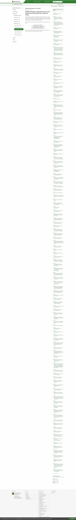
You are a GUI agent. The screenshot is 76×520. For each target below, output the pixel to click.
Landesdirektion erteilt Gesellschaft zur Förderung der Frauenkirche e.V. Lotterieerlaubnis (58, 339)
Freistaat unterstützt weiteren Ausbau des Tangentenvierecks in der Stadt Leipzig (58, 215)
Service (26, 491)
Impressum (27, 495)
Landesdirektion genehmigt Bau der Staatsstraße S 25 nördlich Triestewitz (58, 381)
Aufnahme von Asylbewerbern (42, 495)
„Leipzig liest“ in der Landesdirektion (58, 325)
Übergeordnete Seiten (60, 4)
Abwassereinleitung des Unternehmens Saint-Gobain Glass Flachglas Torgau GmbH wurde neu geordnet (58, 182)
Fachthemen (15, 41)
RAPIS (40, 512)
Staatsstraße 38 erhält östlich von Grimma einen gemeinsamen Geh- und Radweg (58, 126)
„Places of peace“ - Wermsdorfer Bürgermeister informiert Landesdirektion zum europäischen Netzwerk (58, 158)
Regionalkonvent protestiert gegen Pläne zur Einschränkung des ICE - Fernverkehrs (58, 314)
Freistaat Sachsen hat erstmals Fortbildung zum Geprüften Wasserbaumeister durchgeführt (58, 95)
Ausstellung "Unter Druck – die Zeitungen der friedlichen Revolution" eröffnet (58, 66)
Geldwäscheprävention (42, 502)
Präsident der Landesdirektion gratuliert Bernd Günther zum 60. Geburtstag (58, 385)
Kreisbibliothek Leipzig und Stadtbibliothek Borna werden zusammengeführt (58, 171)
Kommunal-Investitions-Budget (43, 508)
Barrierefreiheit (28, 497)
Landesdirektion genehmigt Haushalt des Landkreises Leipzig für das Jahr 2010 (58, 196)
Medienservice (15, 13)
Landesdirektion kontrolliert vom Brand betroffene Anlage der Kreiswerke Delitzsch (58, 265)
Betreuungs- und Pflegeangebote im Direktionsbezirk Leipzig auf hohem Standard (58, 150)
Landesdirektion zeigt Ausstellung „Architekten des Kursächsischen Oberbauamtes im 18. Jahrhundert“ (58, 261)
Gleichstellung (41, 503)
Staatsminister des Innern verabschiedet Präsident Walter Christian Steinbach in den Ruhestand (58, 219)
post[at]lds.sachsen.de (19, 498)
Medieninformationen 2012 (18, 25)
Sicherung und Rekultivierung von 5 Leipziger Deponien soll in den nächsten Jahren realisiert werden (58, 435)
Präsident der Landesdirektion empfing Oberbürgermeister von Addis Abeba (58, 424)
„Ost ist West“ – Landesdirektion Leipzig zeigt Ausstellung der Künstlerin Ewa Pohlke (58, 87)
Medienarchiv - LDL (17, 23)
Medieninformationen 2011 (18, 27)
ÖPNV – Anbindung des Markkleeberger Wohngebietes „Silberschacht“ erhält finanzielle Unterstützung (58, 274)
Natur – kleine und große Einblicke (58, 192)
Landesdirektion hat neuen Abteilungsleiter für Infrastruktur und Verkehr (58, 460)
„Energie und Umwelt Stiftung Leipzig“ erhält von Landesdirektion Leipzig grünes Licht (58, 166)
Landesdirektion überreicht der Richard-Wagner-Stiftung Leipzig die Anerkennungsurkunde (58, 32)
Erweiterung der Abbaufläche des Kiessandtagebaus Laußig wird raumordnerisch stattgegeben (58, 91)
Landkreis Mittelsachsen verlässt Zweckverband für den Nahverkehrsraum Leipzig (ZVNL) (58, 470)
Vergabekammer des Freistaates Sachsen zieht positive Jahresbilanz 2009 (58, 393)
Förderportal (40, 501)
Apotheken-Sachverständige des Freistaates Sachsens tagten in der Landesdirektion (58, 407)
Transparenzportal (41, 514)
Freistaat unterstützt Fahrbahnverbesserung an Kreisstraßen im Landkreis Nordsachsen (58, 162)
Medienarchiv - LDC (17, 19)
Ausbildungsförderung (42, 496)
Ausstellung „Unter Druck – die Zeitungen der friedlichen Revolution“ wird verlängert (58, 40)
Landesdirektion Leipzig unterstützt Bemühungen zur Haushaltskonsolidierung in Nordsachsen (58, 456)
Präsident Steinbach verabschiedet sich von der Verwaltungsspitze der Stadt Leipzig (58, 278)
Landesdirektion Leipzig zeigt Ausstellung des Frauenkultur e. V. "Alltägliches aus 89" (58, 360)
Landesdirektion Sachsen (17, 4)
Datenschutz (27, 496)
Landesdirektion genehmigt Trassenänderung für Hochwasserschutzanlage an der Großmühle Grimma (58, 292)
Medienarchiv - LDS (17, 17)
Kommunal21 (41, 507)
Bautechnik (40, 497)
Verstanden (72, 518)
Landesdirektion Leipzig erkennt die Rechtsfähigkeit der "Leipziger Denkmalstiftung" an (58, 318)
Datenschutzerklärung (19, 518)
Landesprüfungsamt (41, 509)
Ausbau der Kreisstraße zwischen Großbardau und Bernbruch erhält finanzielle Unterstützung (58, 303)
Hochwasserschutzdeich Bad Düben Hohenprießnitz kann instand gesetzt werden (58, 322)
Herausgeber (14, 491)
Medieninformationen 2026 (17, 15)
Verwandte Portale (41, 491)
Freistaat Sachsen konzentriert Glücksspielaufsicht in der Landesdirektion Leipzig (58, 402)
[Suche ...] (63, 1)
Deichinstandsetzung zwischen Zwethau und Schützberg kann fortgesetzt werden (58, 447)
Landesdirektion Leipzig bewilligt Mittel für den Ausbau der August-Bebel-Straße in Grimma (58, 178)
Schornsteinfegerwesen (42, 513)
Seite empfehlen (54, 491)
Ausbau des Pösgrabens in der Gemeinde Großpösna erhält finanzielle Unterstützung (58, 204)
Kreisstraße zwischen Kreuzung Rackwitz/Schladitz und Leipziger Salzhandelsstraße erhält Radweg (58, 230)
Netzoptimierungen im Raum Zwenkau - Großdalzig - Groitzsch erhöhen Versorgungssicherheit (58, 118)
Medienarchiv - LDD (17, 21)
